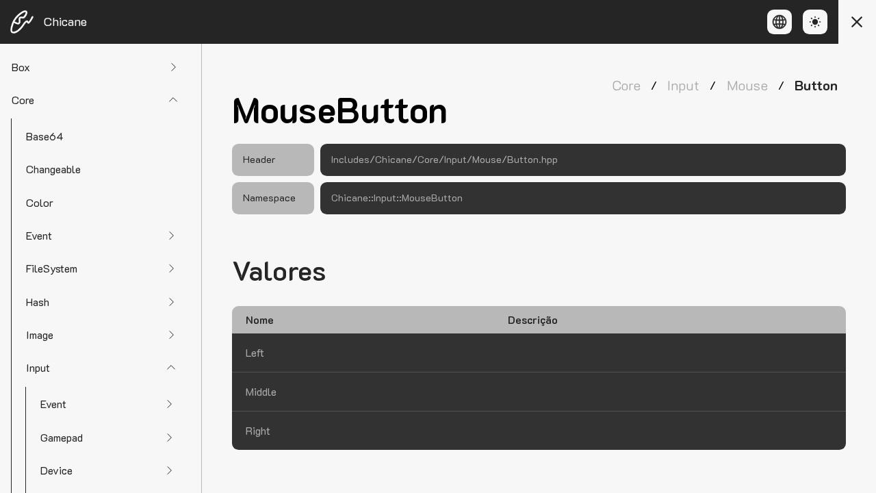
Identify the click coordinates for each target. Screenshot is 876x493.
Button (816, 85)
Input (683, 85)
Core (626, 85)
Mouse (747, 85)
